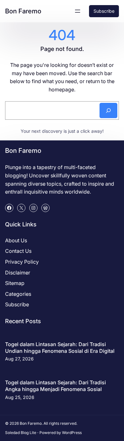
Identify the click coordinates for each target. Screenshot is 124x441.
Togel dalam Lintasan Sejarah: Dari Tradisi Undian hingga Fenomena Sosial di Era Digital (59, 347)
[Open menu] (77, 11)
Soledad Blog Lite (20, 432)
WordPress (72, 432)
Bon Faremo (23, 11)
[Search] (108, 110)
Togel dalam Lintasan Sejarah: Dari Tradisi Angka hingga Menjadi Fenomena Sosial (55, 385)
